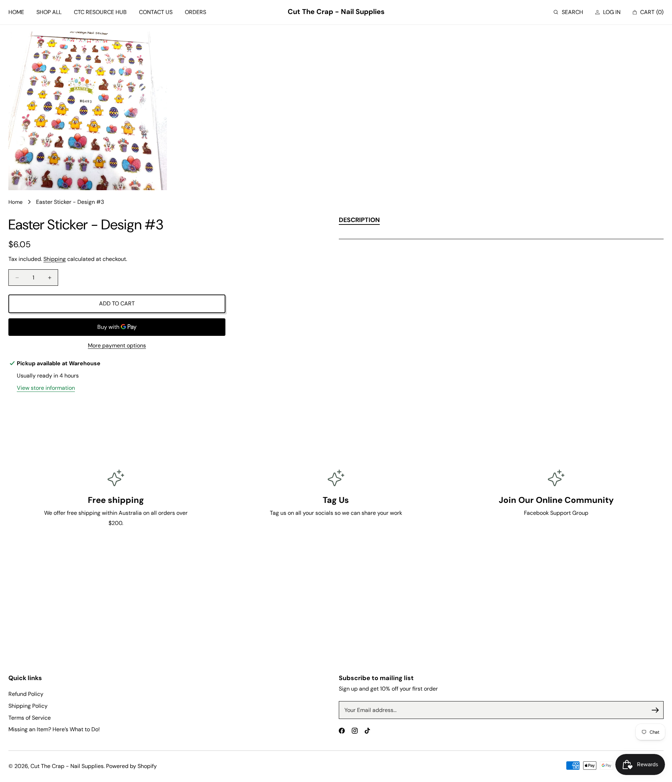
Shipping (54, 259)
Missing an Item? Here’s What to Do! (54, 729)
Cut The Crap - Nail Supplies (67, 766)
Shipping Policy (28, 706)
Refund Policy (25, 694)
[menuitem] (16, 12)
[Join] (655, 710)
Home (15, 202)
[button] (568, 12)
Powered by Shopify (131, 766)
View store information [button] (46, 388)
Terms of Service (29, 717)
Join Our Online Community (556, 499)
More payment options (117, 345)
